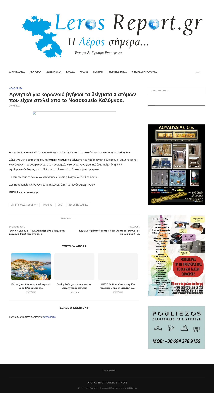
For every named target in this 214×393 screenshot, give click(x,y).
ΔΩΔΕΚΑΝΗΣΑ (53, 72)
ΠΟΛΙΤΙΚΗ (98, 72)
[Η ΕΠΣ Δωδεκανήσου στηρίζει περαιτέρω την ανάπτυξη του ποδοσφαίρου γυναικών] (118, 266)
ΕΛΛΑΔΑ (70, 72)
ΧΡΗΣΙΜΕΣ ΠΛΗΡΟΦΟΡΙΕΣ (144, 72)
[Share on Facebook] (79, 218)
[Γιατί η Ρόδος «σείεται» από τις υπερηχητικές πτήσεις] (74, 266)
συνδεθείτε (49, 316)
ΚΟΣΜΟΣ (84, 72)
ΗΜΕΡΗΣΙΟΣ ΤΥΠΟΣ (117, 72)
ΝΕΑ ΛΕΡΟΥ (35, 72)
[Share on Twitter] (83, 218)
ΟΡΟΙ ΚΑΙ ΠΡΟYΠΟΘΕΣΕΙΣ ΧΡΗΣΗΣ (107, 382)
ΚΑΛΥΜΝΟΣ (47, 205)
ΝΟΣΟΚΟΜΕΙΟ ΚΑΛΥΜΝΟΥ (78, 205)
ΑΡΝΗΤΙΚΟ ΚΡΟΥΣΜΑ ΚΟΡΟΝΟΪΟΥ (24, 205)
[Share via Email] (90, 218)
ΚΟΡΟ (60, 205)
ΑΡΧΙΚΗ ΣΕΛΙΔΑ (17, 72)
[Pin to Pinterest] (86, 218)
